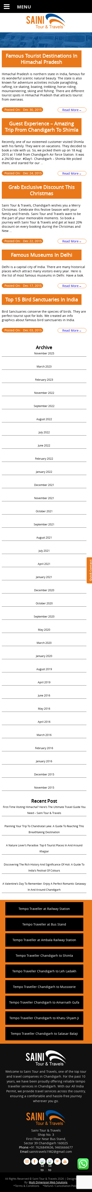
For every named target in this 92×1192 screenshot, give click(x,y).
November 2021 (44, 498)
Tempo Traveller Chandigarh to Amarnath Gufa (44, 1002)
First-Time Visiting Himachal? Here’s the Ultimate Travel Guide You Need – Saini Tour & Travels (44, 810)
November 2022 (44, 393)
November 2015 (44, 787)
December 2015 (44, 774)
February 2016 (44, 748)
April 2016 (44, 721)
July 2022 (44, 432)
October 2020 (44, 603)
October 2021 (44, 511)
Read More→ (72, 110)
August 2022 (44, 419)
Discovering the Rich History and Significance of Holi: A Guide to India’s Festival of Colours (44, 867)
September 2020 (44, 616)
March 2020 (44, 643)
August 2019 (44, 669)
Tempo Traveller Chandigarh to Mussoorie (44, 987)
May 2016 (44, 708)
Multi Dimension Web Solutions (48, 1182)
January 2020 (44, 656)
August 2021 (44, 537)
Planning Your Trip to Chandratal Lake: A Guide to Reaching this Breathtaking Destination (44, 829)
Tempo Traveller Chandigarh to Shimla (44, 955)
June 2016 (44, 695)
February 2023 (44, 379)
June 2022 (44, 445)
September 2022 (44, 406)
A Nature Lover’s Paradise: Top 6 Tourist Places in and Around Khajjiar (44, 848)
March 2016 (44, 735)
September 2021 (44, 524)
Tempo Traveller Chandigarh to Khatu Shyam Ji (44, 1018)
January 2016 (44, 761)
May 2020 (44, 629)
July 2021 (44, 550)
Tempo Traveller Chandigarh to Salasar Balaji (44, 1033)
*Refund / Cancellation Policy (60, 1186)
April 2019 (44, 682)
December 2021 (44, 485)
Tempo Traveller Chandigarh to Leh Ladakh (44, 971)
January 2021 (44, 577)
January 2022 (44, 471)
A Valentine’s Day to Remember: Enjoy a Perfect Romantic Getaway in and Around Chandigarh (44, 886)
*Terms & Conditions (26, 1186)
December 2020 (44, 590)
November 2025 (44, 353)
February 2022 (44, 458)
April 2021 (44, 564)
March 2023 (44, 366)
